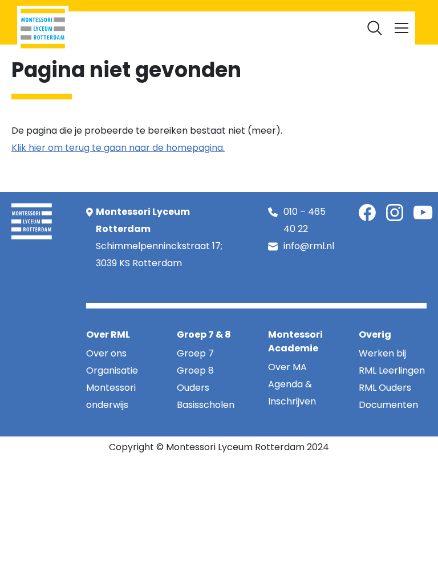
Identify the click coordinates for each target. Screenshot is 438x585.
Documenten (305, 26)
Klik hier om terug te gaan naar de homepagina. (118, 147)
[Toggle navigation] (401, 28)
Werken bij (248, 26)
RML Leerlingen (135, 26)
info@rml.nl (308, 246)
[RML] (42, 28)
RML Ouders (196, 26)
